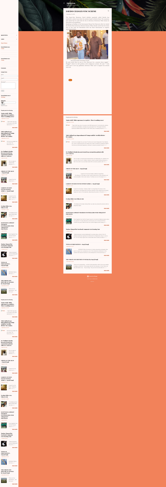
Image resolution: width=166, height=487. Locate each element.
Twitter (2, 48)
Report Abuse (4, 43)
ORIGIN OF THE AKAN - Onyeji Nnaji (76, 168)
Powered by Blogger (93, 276)
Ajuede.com (70, 3)
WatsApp (3, 97)
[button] (108, 11)
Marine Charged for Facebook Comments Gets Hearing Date (83, 229)
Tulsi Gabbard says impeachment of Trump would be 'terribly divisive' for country (7, 134)
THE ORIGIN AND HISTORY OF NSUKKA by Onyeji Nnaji (82, 259)
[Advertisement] (117, 27)
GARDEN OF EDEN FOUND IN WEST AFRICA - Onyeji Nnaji (83, 184)
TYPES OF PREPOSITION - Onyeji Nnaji (77, 244)
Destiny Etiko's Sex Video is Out (75, 199)
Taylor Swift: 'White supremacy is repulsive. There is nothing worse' (85, 120)
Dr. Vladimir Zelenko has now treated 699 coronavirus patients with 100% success (7, 154)
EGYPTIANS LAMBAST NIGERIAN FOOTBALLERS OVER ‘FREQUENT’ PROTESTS (7, 226)
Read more (106, 131)
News (70, 80)
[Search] (120, 4)
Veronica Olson (95, 278)
